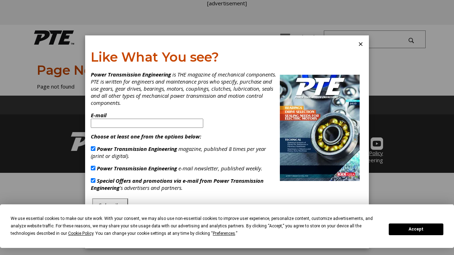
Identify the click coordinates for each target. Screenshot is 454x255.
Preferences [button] (224, 233)
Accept (416, 229)
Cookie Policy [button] (80, 233)
